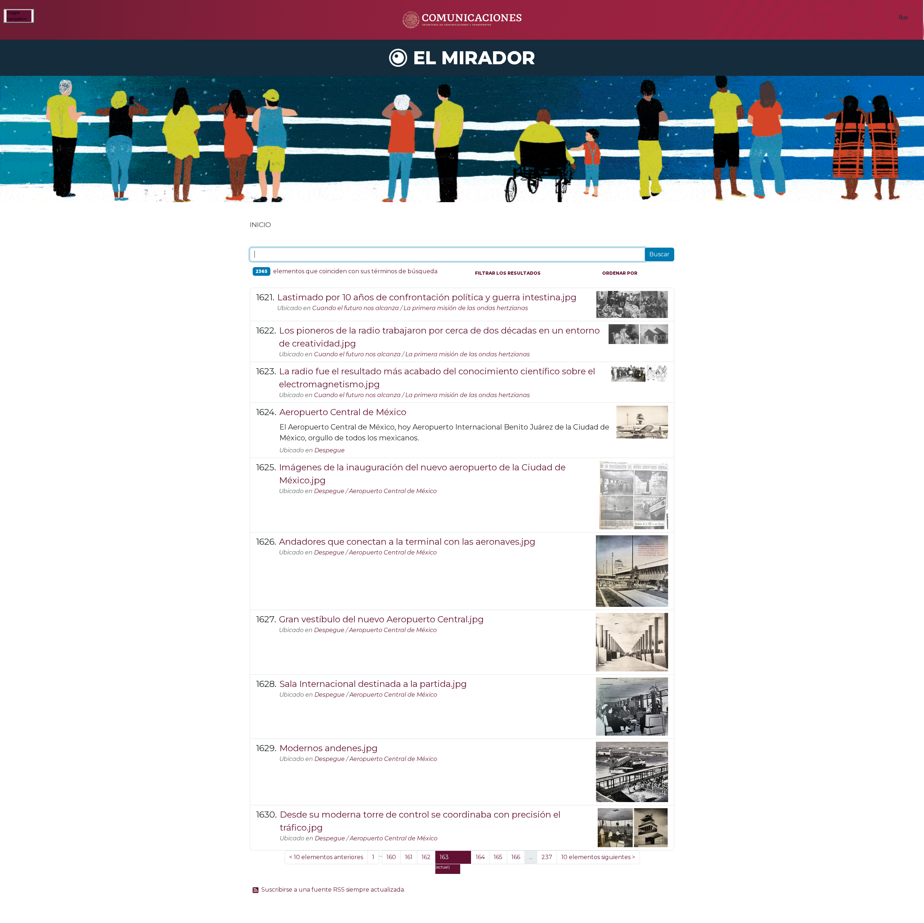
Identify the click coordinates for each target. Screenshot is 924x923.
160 (391, 857)
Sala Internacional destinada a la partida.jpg (373, 684)
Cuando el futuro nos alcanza (355, 308)
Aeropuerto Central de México (342, 412)
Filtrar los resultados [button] (508, 273)
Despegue (329, 450)
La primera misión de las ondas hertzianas (466, 308)
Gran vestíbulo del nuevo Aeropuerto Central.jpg (381, 619)
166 (515, 857)
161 (409, 857)
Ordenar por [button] (619, 273)
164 (480, 857)
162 (426, 857)
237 (546, 857)
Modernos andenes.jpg (328, 748)
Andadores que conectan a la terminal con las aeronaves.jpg (407, 541)
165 (498, 857)
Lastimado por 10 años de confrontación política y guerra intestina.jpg (426, 297)
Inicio (260, 224)
